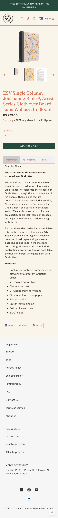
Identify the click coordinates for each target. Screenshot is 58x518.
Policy (44, 159)
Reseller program (15, 444)
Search (10, 351)
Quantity (7, 130)
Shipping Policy (14, 375)
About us (11, 416)
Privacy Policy (14, 367)
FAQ (8, 392)
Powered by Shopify (43, 508)
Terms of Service (15, 408)
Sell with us (12, 436)
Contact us (12, 400)
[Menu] (53, 18)
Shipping (8, 120)
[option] (16, 71)
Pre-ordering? (29, 159)
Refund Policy (13, 383)
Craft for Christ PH (23, 508)
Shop (9, 359)
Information (11, 159)
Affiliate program (15, 452)
